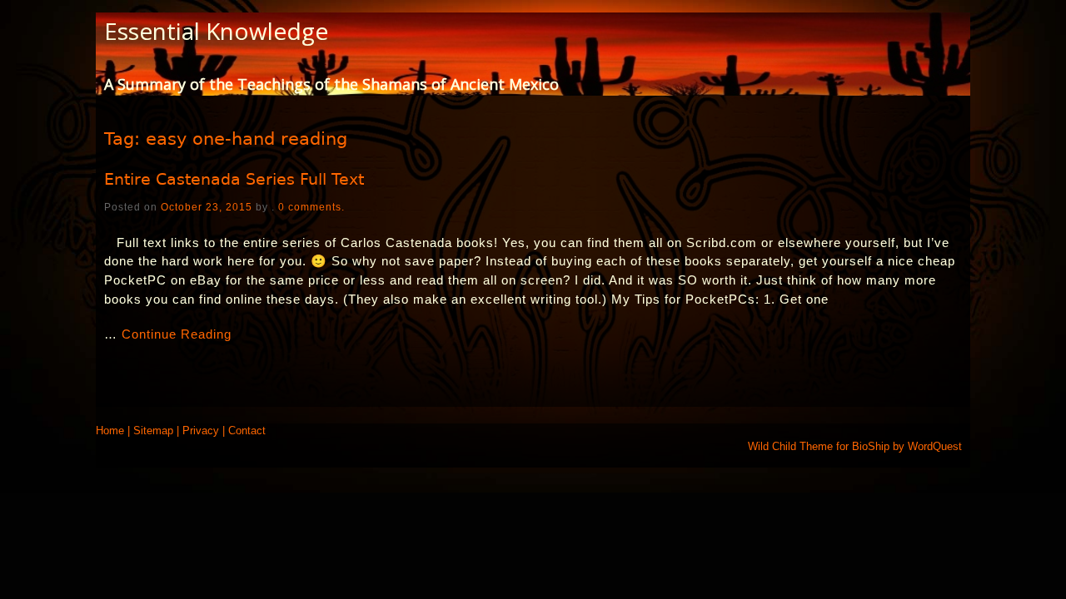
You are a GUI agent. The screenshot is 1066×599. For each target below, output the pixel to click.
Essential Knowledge (216, 31)
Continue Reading (177, 334)
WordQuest (935, 447)
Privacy (200, 431)
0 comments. (311, 207)
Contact (247, 431)
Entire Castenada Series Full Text (234, 179)
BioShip (870, 447)
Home (110, 431)
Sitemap (153, 431)
